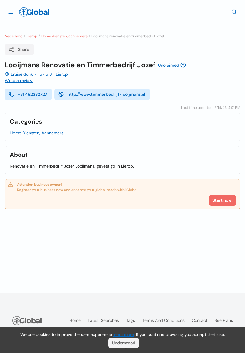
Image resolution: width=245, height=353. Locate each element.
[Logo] (34, 12)
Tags (130, 320)
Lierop (32, 36)
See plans (224, 320)
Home (75, 320)
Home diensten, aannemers (64, 36)
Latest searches (103, 320)
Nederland (14, 36)
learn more (123, 334)
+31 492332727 (32, 94)
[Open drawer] (11, 12)
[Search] (234, 12)
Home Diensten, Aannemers (36, 133)
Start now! (222, 200)
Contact (199, 320)
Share (23, 49)
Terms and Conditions (163, 320)
